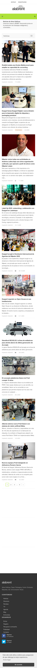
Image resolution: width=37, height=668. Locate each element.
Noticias (6, 36)
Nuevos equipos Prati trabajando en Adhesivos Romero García (15, 464)
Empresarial (18, 130)
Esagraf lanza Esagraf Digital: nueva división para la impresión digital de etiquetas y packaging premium (18, 113)
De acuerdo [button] (18, 664)
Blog (4, 612)
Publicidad (6, 629)
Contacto (6, 632)
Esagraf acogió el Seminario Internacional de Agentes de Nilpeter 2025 (18, 255)
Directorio (6, 601)
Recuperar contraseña (10, 627)
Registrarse (22, 2)
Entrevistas (6, 615)
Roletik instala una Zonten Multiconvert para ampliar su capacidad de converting (18, 66)
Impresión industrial (7, 82)
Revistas (6, 604)
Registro (5, 624)
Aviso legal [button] (7, 660)
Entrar (13, 2)
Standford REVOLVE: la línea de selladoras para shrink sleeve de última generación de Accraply (17, 342)
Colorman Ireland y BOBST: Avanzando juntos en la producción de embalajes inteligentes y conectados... (18, 25)
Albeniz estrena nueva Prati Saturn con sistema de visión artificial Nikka (16, 425)
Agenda (5, 609)
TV (4, 607)
